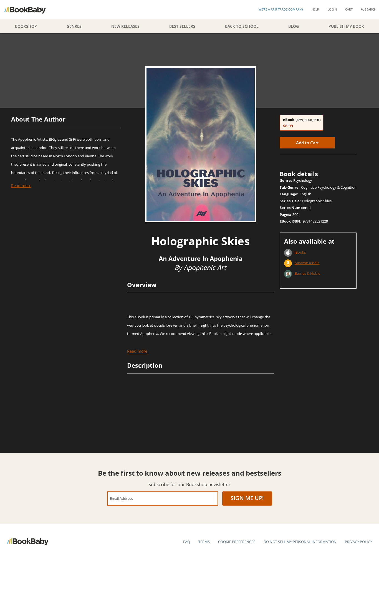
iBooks (300, 252)
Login (332, 9)
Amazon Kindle (307, 262)
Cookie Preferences (236, 541)
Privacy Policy (358, 541)
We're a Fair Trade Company (281, 9)
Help (315, 9)
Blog (293, 26)
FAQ (186, 541)
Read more (21, 185)
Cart (349, 9)
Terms (204, 541)
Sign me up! (247, 498)
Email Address (121, 498)
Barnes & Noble (307, 273)
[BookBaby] (30, 9)
